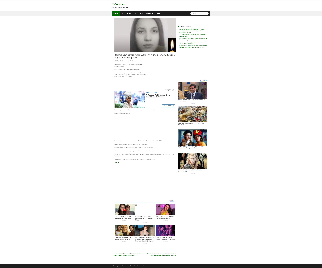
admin (127, 61)
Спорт (141, 13)
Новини (115, 13)
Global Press (118, 4)
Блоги (129, 13)
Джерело (116, 162)
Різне (158, 13)
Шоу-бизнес (150, 13)
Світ (135, 13)
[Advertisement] (161, 76)
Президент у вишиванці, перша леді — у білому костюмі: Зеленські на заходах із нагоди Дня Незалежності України (191, 30)
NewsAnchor (137, 266)
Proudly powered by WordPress (121, 266)
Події (122, 13)
